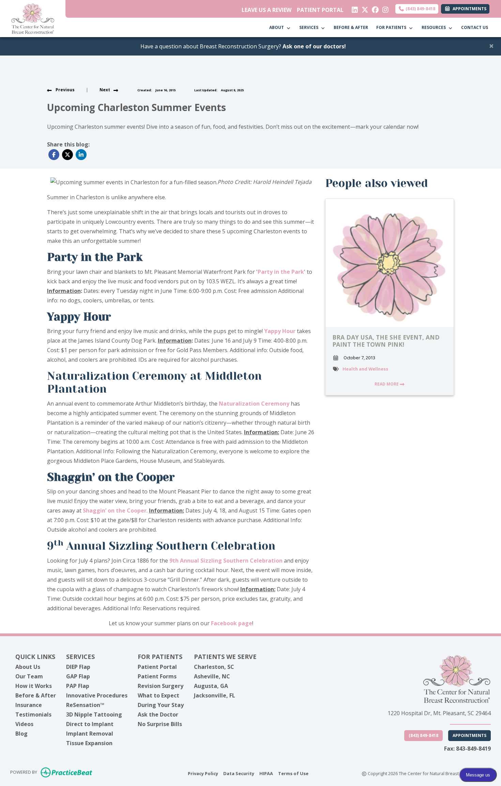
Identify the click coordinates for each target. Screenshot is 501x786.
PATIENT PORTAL (320, 10)
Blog (21, 733)
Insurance (28, 705)
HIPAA (266, 773)
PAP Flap (77, 686)
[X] (363, 8)
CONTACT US (474, 27)
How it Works (33, 686)
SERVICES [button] (309, 27)
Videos (24, 724)
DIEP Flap (78, 667)
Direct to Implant (89, 724)
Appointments (469, 735)
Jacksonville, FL (214, 695)
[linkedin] (353, 8)
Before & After (35, 695)
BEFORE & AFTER (351, 27)
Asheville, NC (212, 676)
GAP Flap (78, 676)
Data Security (238, 773)
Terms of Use (293, 773)
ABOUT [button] (277, 27)
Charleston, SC (214, 667)
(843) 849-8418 (420, 9)
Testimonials (33, 714)
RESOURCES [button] (435, 27)
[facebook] (373, 8)
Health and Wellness (365, 369)
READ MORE (387, 384)
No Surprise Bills (160, 724)
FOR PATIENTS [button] (392, 27)
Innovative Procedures (96, 695)
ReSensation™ (85, 705)
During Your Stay (161, 705)
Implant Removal (89, 733)
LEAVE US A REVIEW (266, 10)
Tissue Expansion (89, 743)
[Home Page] (33, 18)
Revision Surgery (160, 686)
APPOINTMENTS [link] (468, 9)
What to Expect (158, 695)
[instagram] (383, 8)
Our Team (29, 676)
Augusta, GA (211, 686)
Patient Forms (157, 676)
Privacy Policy (203, 773)
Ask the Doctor (158, 714)
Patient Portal (157, 667)
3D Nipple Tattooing (94, 714)
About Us (27, 667)
